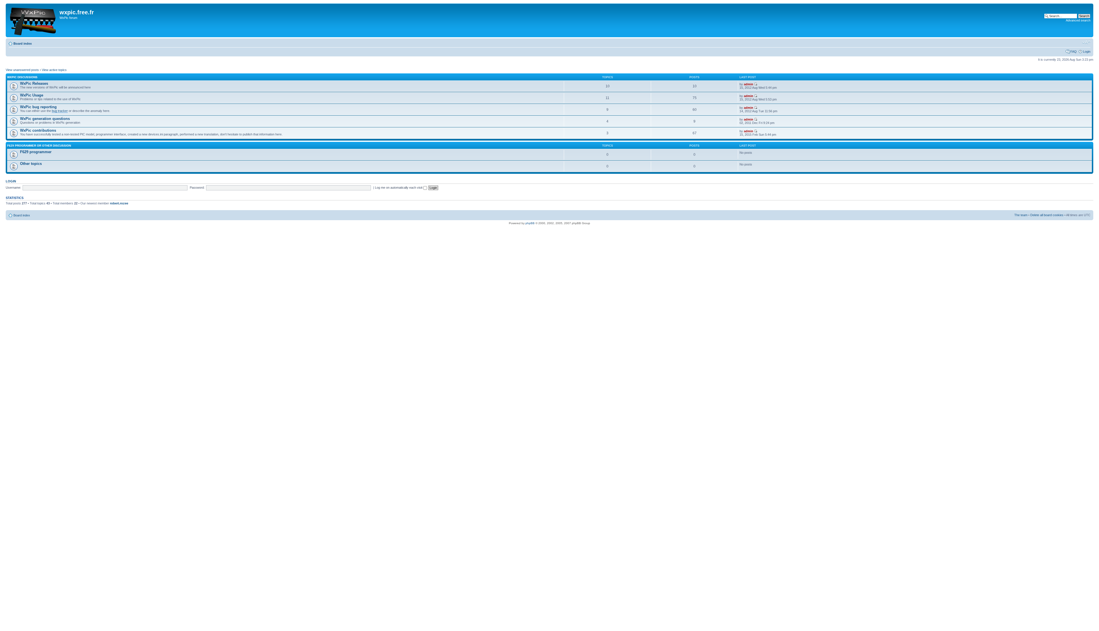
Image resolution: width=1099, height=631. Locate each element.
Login (1086, 51)
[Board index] (33, 20)
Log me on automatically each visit (399, 187)
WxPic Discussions (22, 77)
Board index (22, 43)
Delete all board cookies (1047, 215)
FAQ (1073, 51)
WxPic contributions (38, 130)
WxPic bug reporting (38, 107)
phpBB (530, 223)
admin (748, 84)
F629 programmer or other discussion (39, 145)
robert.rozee (119, 203)
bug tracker (60, 111)
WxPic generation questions (45, 119)
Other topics (31, 163)
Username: (13, 187)
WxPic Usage (31, 95)
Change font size (1086, 42)
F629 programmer (36, 152)
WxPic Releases (34, 83)
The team (1020, 215)
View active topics (54, 70)
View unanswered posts (22, 70)
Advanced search (1078, 20)
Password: (197, 187)
